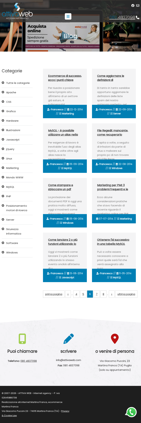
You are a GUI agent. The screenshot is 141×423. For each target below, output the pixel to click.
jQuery (10, 149)
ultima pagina (126, 294)
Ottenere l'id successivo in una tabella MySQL (113, 242)
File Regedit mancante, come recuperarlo (112, 133)
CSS (8, 102)
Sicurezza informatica (13, 231)
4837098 (122, 17)
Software (12, 243)
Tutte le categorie (18, 83)
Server (10, 219)
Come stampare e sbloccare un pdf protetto (60, 189)
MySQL (10, 187)
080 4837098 (28, 361)
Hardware (12, 121)
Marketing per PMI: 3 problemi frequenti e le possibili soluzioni (112, 189)
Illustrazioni (13, 130)
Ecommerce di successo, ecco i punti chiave (65, 78)
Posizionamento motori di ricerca (16, 208)
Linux (9, 158)
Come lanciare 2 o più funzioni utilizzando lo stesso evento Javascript (62, 246)
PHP (8, 196)
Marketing (12, 168)
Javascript (13, 139)
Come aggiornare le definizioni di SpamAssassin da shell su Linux (112, 82)
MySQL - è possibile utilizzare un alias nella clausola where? (63, 135)
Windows (12, 252)
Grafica (11, 111)
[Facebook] (132, 5)
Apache (11, 92)
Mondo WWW (14, 177)
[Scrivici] (137, 5)
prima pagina (53, 294)
